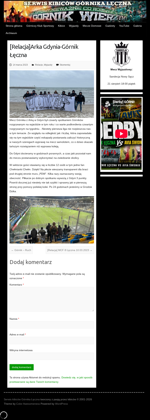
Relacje (39, 65)
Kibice (61, 25)
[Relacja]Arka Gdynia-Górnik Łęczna (44, 50)
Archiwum (11, 33)
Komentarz (17, 284)
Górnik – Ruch (21, 250)
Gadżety (110, 25)
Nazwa (14, 318)
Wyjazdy (74, 25)
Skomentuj (65, 65)
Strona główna (14, 25)
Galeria (137, 25)
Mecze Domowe (92, 25)
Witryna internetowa (21, 350)
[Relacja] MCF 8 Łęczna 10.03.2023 (69, 250)
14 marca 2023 (20, 65)
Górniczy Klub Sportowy (40, 25)
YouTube (124, 25)
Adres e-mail (18, 334)
